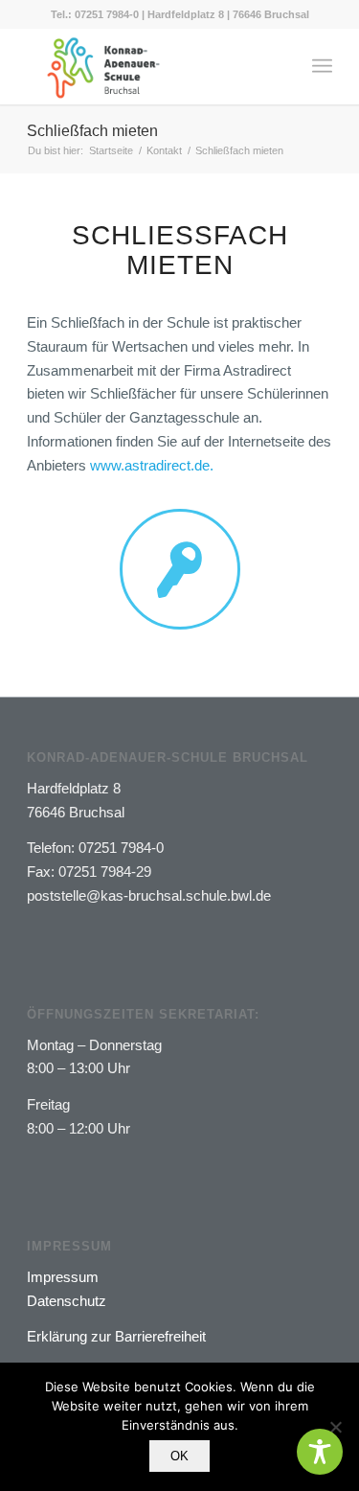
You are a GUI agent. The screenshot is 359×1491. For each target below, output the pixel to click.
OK (179, 1456)
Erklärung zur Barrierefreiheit (116, 1336)
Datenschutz (66, 1301)
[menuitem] (322, 66)
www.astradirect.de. (151, 465)
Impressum (63, 1277)
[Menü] (322, 66)
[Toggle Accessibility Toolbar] (320, 1452)
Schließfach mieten (92, 131)
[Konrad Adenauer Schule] (149, 66)
